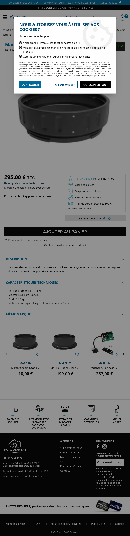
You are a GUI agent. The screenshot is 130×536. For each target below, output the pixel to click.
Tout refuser (66, 84)
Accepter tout (97, 85)
